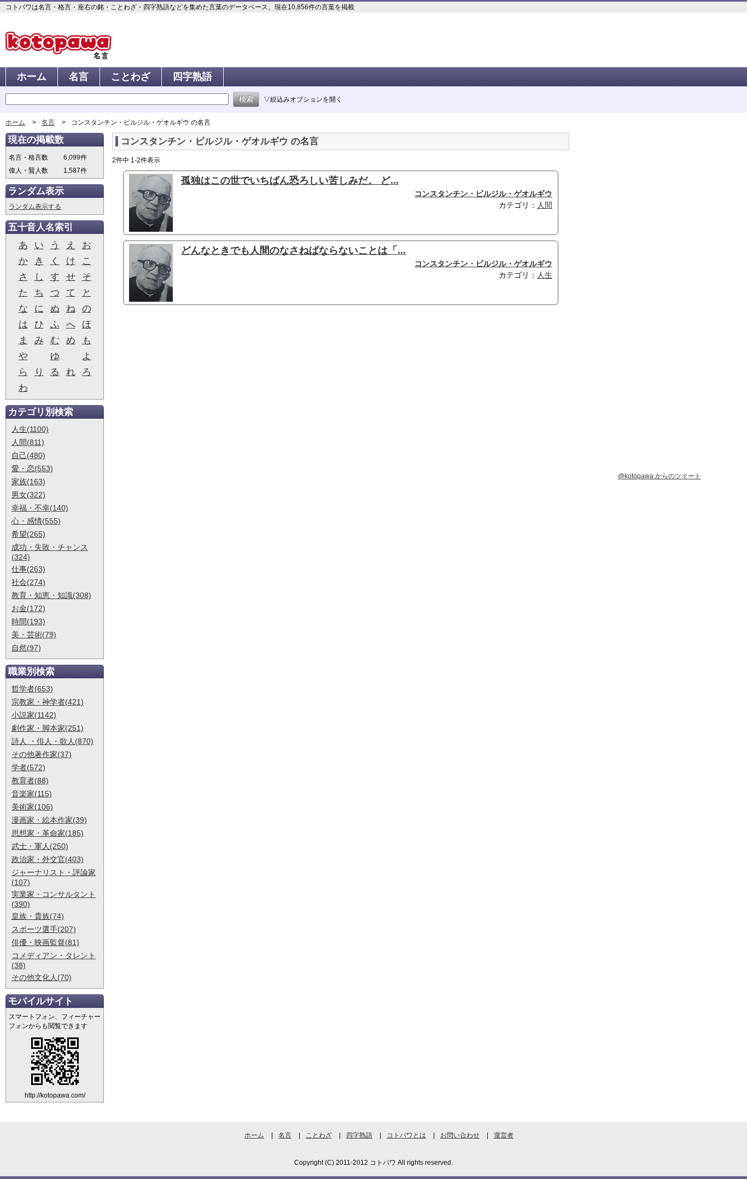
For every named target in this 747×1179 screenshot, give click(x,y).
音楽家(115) (31, 793)
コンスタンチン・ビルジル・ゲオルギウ (483, 193)
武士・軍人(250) (39, 846)
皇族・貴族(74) (37, 916)
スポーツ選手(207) (43, 929)
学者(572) (28, 767)
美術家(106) (32, 806)
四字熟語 (192, 76)
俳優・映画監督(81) (45, 942)
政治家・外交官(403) (47, 859)
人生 (544, 275)
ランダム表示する (35, 206)
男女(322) (28, 494)
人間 (544, 205)
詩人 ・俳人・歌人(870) (52, 741)
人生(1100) (30, 429)
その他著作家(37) (41, 754)
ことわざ (130, 76)
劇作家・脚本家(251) (47, 728)
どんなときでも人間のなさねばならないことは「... (293, 250)
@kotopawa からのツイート (659, 476)
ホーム (31, 76)
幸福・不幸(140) (39, 507)
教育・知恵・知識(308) (51, 595)
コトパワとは (406, 1135)
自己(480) (28, 455)
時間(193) (28, 621)
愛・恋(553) (32, 468)
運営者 (503, 1135)
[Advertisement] (204, 397)
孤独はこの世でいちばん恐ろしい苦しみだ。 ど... (290, 180)
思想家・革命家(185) (47, 833)
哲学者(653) (32, 688)
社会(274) (28, 582)
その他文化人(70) (41, 977)
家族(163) (28, 481)
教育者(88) (30, 780)
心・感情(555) (36, 521)
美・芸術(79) (33, 634)
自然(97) (26, 647)
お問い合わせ (460, 1135)
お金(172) (28, 608)
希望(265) (28, 534)
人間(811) (27, 442)
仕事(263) (28, 569)
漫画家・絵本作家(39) (49, 820)
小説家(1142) (33, 715)
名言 (79, 76)
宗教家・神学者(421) (47, 701)
